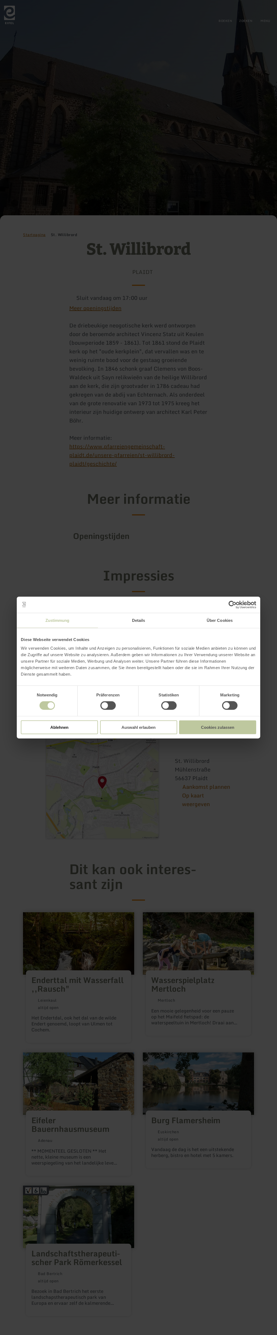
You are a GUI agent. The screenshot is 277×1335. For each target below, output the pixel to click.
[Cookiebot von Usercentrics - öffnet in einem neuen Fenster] (232, 605)
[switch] (108, 705)
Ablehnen (59, 727)
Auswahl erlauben (138, 727)
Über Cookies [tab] (220, 620)
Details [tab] (138, 620)
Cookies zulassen (217, 727)
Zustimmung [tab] (57, 620)
